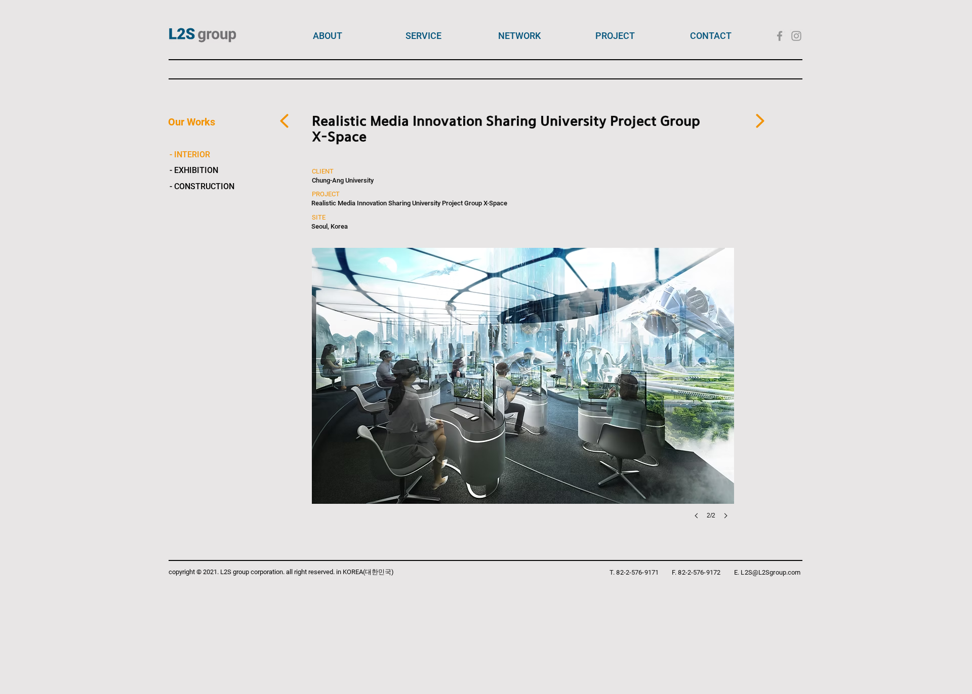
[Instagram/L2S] (796, 35)
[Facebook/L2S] (779, 35)
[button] (394, 393)
